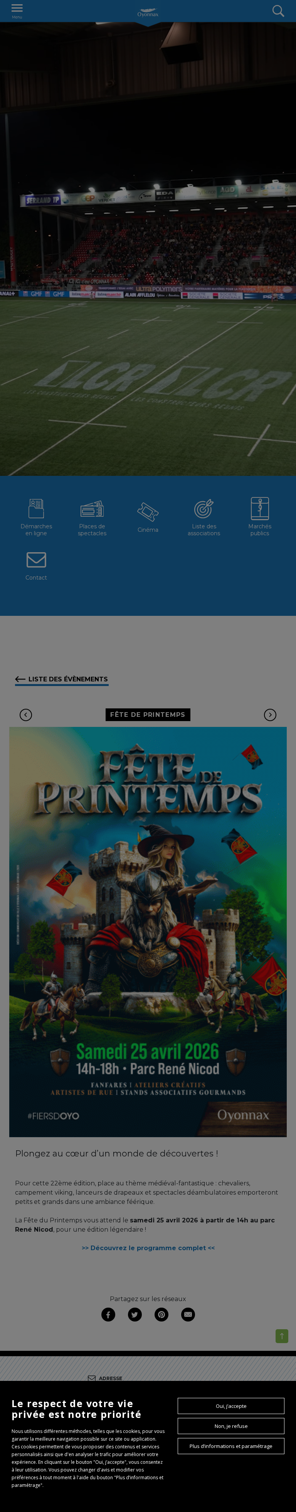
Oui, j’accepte (231, 1405)
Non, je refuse (231, 1426)
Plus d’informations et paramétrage (231, 1446)
